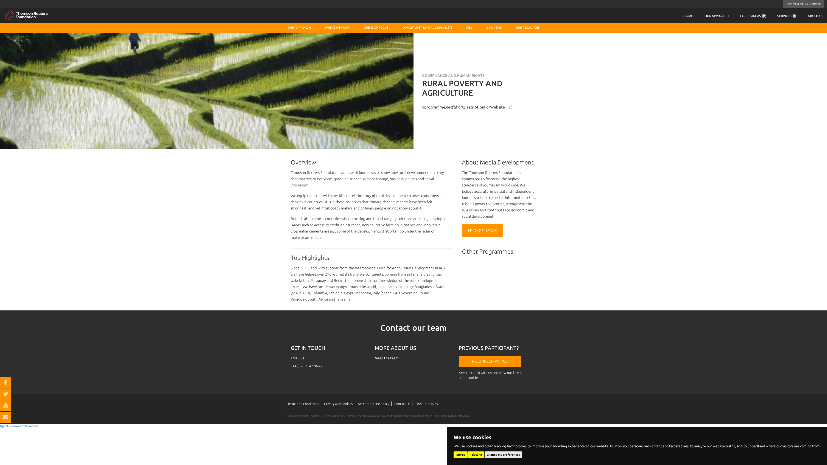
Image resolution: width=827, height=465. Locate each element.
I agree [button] (460, 454)
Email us (297, 358)
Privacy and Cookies (338, 404)
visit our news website (803, 4)
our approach (716, 16)
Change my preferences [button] (503, 454)
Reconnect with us (490, 361)
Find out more (482, 230)
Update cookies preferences (19, 426)
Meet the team (387, 358)
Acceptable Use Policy (373, 404)
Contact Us (402, 404)
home (688, 16)
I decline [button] (476, 454)
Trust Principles (426, 404)
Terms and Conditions (303, 404)
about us (815, 16)
